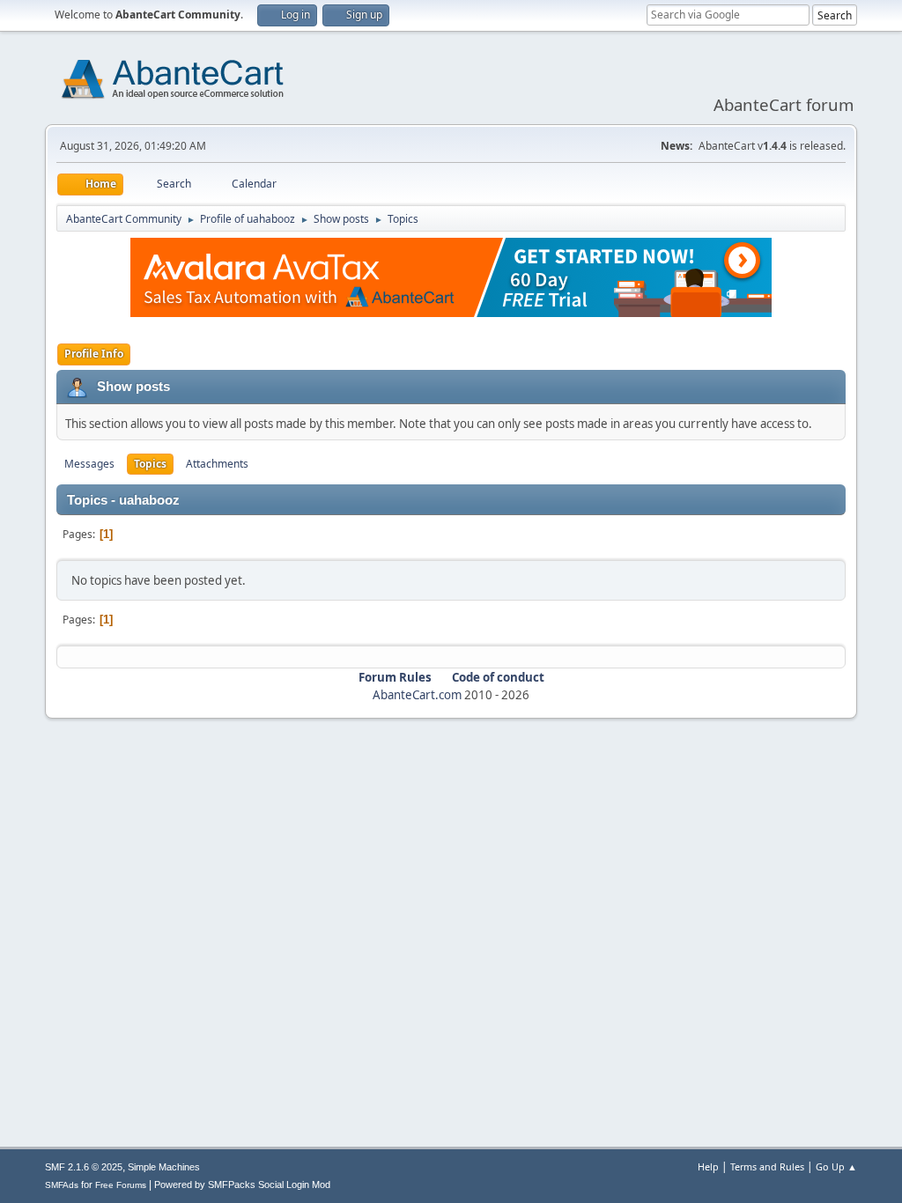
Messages (89, 463)
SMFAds (61, 1185)
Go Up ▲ (836, 1166)
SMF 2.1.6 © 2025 (83, 1167)
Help (708, 1166)
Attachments (217, 463)
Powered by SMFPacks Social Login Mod (242, 1184)
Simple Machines (164, 1167)
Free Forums (120, 1185)
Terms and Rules (767, 1166)
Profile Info (93, 353)
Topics (150, 463)
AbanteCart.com (417, 695)
